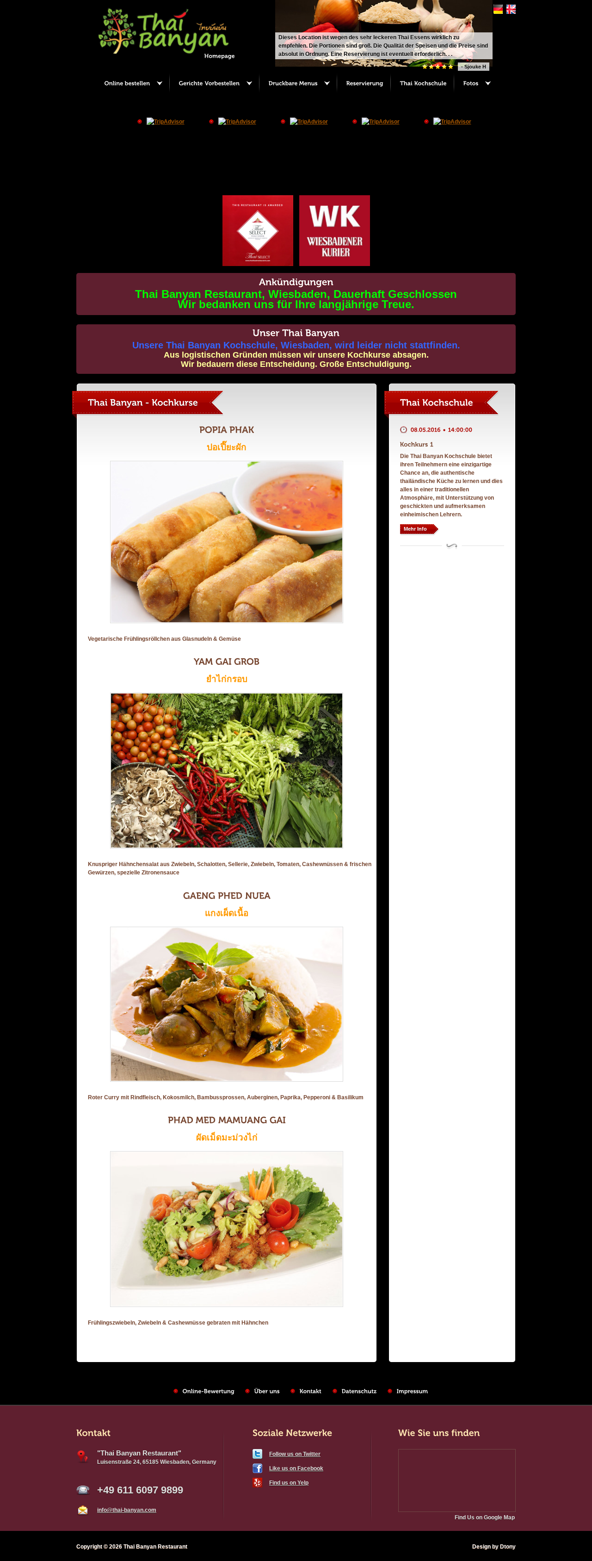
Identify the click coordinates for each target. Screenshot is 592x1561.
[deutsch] (497, 12)
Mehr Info (415, 529)
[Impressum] (412, 1391)
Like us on (296, 1468)
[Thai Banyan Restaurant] (172, 54)
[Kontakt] (311, 1391)
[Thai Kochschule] (422, 83)
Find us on (288, 1483)
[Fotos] (475, 83)
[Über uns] (267, 1391)
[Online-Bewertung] (208, 1391)
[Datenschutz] (359, 1391)
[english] (510, 12)
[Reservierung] (363, 83)
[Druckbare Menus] (298, 83)
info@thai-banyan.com (126, 1510)
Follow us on (295, 1454)
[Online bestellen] (131, 83)
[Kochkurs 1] (417, 443)
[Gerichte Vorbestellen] (214, 83)
